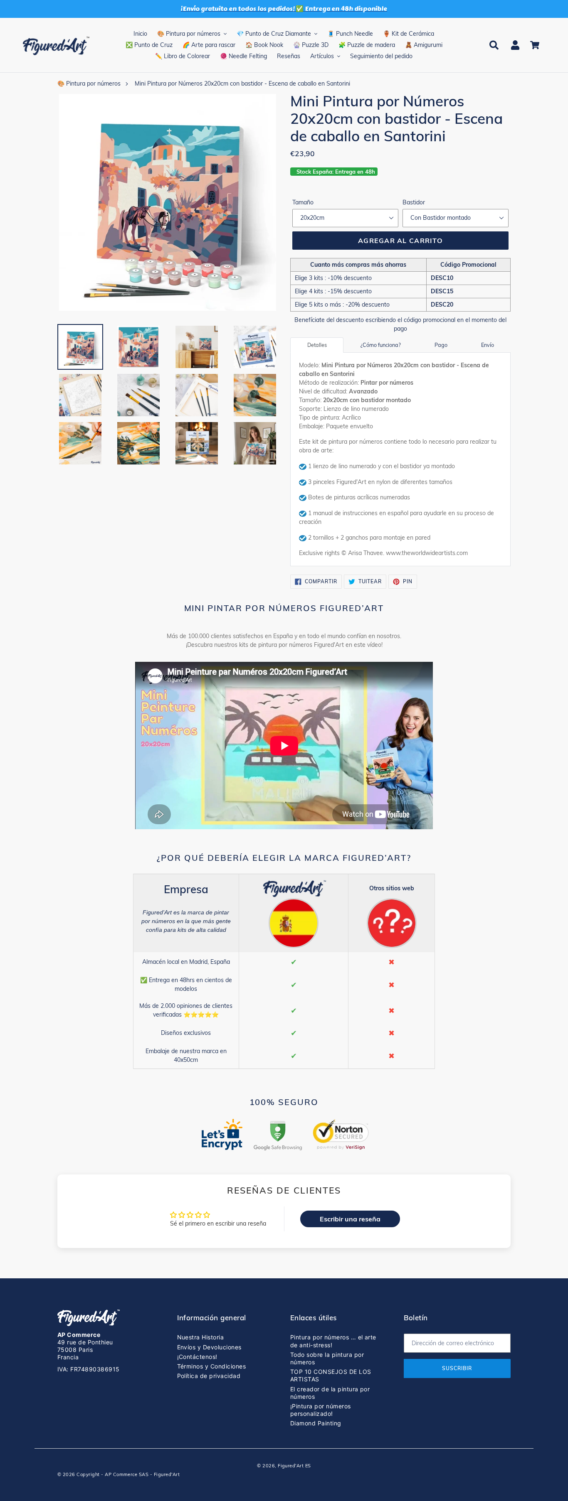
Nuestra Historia (200, 1337)
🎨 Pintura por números (89, 83)
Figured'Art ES (294, 1466)
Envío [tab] (487, 344)
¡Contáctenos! (197, 1356)
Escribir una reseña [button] (350, 1219)
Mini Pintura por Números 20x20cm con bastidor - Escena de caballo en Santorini (242, 83)
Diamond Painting (315, 1423)
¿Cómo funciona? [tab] (381, 344)
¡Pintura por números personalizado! (320, 1410)
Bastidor (414, 202)
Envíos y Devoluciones (209, 1347)
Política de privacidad (209, 1375)
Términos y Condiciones (211, 1366)
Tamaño (303, 202)
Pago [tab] (441, 344)
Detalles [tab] (317, 344)
